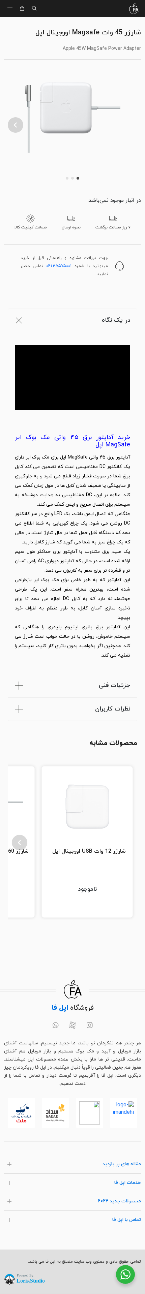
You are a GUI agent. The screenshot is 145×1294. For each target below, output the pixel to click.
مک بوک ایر (37, 457)
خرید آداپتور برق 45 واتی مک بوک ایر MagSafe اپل (72, 441)
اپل (63, 457)
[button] (15, 125)
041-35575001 (58, 266)
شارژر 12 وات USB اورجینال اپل (89, 851)
